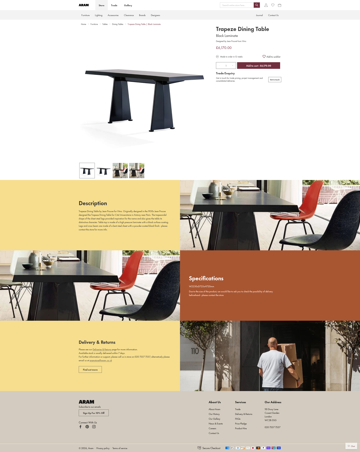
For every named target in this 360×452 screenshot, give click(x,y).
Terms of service (119, 448)
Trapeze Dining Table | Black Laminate (144, 24)
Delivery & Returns (243, 414)
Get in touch (275, 79)
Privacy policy (103, 448)
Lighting (98, 15)
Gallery (128, 5)
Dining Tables (117, 24)
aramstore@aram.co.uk (101, 360)
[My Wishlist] (273, 5)
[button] (240, 5)
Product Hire (241, 428)
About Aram (214, 409)
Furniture (85, 15)
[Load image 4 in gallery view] (136, 170)
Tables (105, 24)
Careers (212, 428)
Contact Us (214, 433)
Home (83, 24)
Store (101, 5)
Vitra (243, 41)
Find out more (90, 369)
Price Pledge (241, 423)
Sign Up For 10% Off (93, 413)
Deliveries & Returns (102, 349)
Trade (114, 5)
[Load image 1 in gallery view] (87, 170)
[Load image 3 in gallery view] (120, 170)
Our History (214, 414)
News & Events (216, 423)
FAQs (237, 418)
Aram (91, 448)
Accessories (113, 15)
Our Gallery (214, 418)
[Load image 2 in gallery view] (103, 170)
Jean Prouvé (232, 41)
